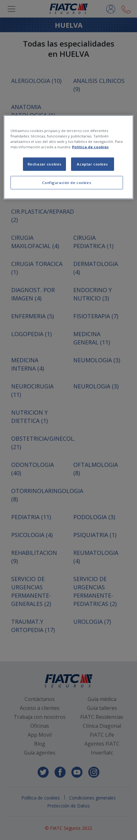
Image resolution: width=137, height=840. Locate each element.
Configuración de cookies (66, 182)
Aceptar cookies (92, 164)
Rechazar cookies (44, 164)
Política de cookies (90, 146)
